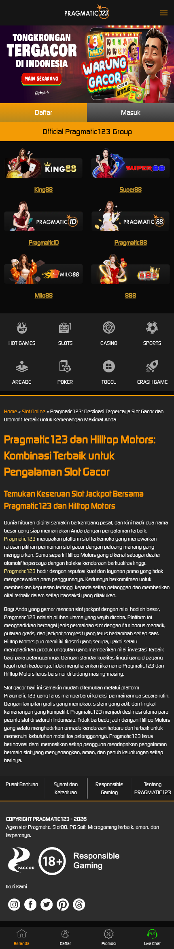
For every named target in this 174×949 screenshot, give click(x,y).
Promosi (109, 943)
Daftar (43, 112)
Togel (109, 381)
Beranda (22, 943)
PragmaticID (44, 242)
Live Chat (152, 943)
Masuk (130, 112)
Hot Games (21, 343)
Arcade (21, 381)
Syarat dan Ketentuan (66, 788)
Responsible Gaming (109, 788)
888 (130, 295)
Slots (65, 343)
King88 (43, 189)
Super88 (131, 189)
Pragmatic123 (20, 538)
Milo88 (44, 295)
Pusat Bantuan (22, 784)
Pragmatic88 (131, 242)
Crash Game (152, 381)
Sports (152, 343)
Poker (65, 381)
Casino (108, 343)
